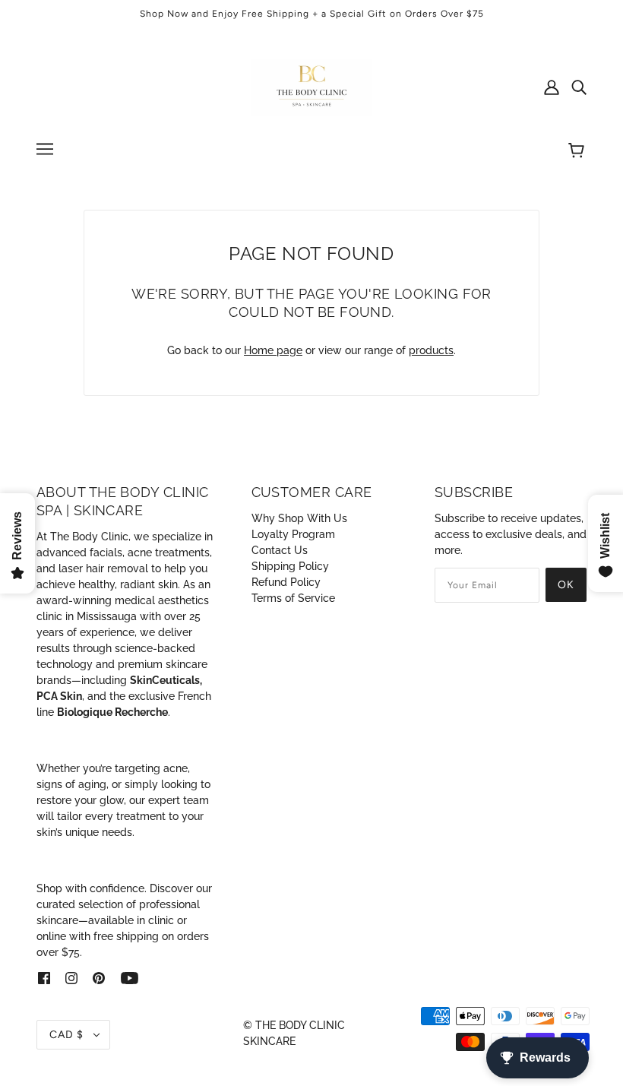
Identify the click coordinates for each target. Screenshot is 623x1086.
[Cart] (578, 151)
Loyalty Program (293, 534)
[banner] (311, 86)
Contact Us (279, 550)
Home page (273, 350)
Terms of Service (293, 598)
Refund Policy (286, 582)
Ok (566, 584)
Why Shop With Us (299, 518)
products (431, 350)
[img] (579, 87)
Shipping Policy (290, 566)
